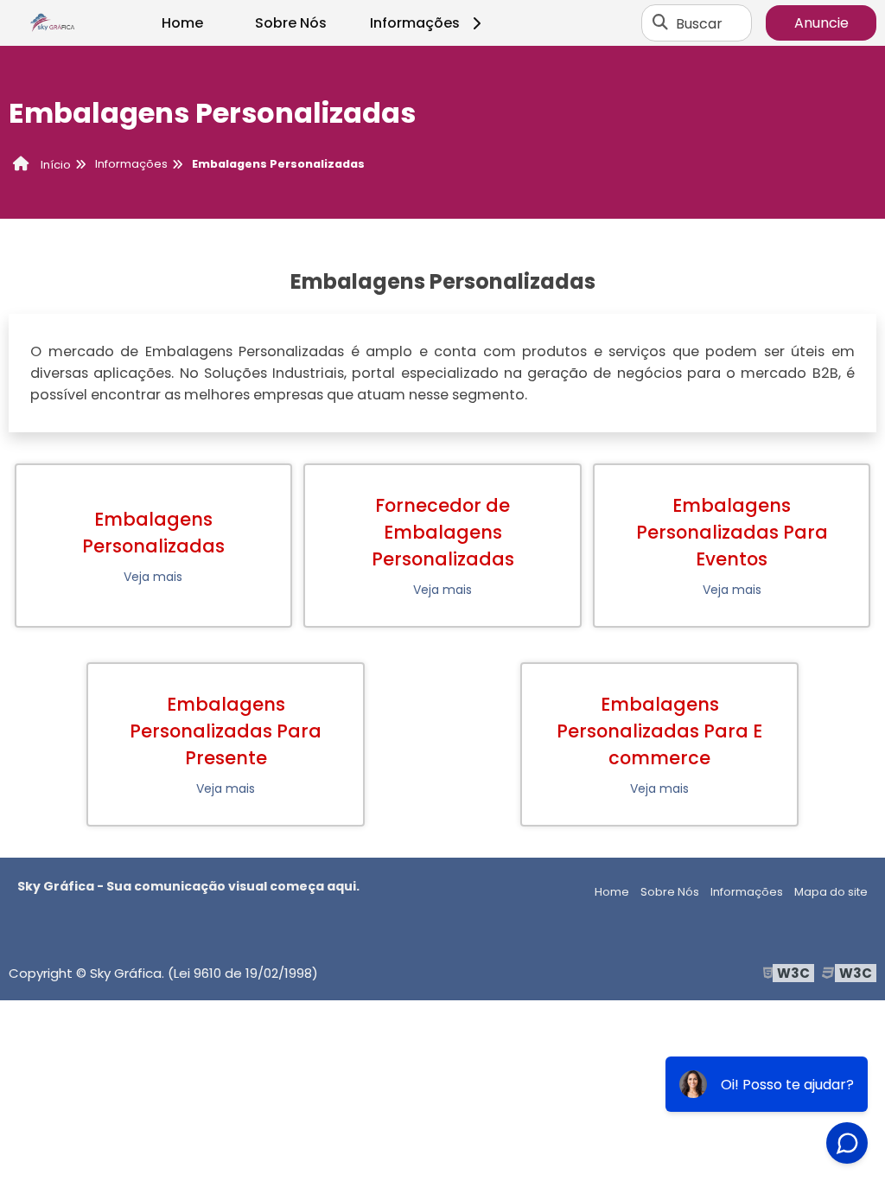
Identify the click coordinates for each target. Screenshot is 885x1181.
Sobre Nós (291, 23)
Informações (415, 23)
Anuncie (821, 23)
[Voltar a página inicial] (52, 23)
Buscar (699, 23)
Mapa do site (831, 892)
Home (182, 23)
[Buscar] (660, 23)
